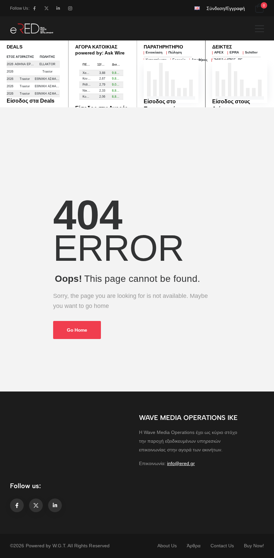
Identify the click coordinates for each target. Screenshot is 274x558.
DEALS (14, 46)
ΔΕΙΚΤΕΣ (222, 46)
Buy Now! (254, 545)
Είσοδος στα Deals (30, 101)
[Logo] (31, 28)
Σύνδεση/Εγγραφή (226, 8)
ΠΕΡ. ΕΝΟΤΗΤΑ (88, 64)
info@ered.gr (181, 463)
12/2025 (102, 64)
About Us (167, 545)
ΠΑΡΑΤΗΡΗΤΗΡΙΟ (163, 46)
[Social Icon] (34, 8)
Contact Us (222, 545)
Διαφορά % (117, 64)
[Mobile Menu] (259, 28)
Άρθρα (193, 545)
